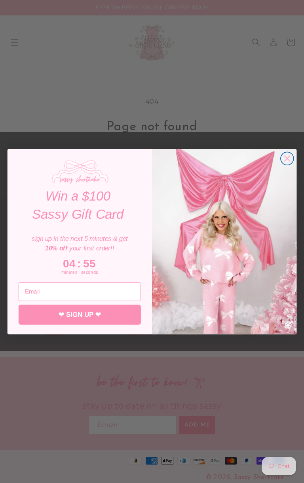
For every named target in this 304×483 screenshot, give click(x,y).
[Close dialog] (287, 158)
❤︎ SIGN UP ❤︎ (80, 314)
